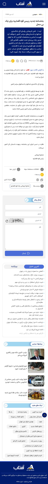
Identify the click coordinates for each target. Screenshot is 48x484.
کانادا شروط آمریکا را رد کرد (34, 330)
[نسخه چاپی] (37, 179)
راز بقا (10, 412)
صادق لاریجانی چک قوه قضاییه (20, 186)
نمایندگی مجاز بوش (36, 417)
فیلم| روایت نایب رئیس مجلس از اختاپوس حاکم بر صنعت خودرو (16, 380)
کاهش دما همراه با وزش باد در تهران (31, 271)
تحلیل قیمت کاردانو (19, 441)
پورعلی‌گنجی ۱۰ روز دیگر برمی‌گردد (32, 279)
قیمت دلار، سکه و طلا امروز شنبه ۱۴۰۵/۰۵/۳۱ (16, 394)
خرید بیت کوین (37, 412)
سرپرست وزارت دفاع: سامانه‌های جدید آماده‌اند (28, 275)
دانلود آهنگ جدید (36, 426)
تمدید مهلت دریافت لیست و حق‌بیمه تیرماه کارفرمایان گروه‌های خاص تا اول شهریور (26, 294)
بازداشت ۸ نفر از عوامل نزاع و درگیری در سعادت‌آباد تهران (25, 322)
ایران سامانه (19, 482)
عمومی (35, 14)
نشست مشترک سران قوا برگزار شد (32, 326)
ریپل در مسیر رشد (36, 441)
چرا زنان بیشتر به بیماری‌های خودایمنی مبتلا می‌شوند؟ (26, 286)
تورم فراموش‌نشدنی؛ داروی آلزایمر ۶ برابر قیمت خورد (16, 367)
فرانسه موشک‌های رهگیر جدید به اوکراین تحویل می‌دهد (25, 319)
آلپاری (23, 426)
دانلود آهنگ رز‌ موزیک (17, 417)
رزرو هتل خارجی (37, 431)
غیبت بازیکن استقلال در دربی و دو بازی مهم (29, 282)
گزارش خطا (13, 169)
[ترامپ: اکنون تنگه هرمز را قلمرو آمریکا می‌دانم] (35, 354)
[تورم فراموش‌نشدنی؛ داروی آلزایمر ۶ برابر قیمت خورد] (35, 367)
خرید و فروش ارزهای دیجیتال (33, 455)
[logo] (24, 3)
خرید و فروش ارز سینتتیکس (33, 446)
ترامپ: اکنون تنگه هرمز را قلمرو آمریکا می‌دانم (16, 354)
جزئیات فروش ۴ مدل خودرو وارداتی (31, 289)
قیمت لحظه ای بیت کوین (34, 451)
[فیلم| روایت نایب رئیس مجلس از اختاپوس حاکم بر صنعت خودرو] (35, 380)
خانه (40, 14)
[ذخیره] (41, 179)
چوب (40, 422)
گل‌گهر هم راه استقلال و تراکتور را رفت (31, 333)
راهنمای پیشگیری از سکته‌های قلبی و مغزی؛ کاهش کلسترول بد (27, 307)
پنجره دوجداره (22, 412)
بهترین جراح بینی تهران (26, 422)
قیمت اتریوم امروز (13, 455)
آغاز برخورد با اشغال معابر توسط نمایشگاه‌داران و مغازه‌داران (27, 301)
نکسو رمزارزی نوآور (21, 431)
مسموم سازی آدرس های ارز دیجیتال (31, 436)
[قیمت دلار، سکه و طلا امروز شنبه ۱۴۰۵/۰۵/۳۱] (35, 394)
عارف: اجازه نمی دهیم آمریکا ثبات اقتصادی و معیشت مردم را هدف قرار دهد (26, 313)
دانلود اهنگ (12, 426)
